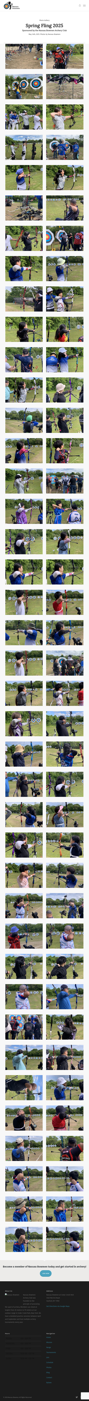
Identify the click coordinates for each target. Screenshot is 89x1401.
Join (47, 1357)
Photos (48, 1368)
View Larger (24, 54)
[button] (84, 5)
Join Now (45, 1273)
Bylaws (49, 1383)
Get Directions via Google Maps (58, 1306)
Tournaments (51, 1352)
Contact (49, 1378)
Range (48, 1347)
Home (48, 1337)
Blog (48, 1373)
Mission (49, 1342)
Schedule (49, 1363)
